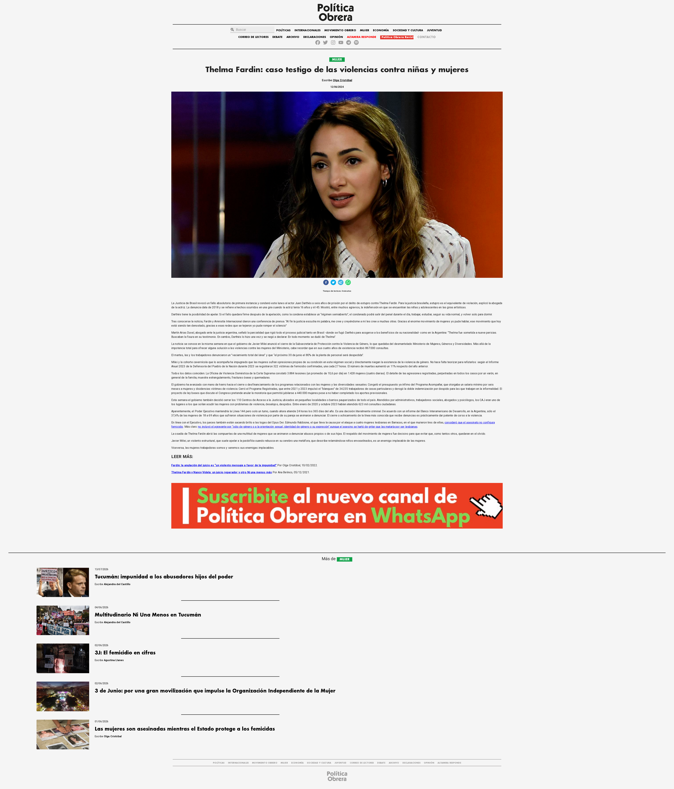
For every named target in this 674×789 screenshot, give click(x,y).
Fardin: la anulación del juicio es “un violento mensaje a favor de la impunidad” (224, 465)
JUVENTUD (434, 30)
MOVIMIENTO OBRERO (340, 30)
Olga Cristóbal (342, 80)
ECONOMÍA (381, 30)
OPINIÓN (336, 37)
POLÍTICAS (283, 30)
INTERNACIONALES (308, 30)
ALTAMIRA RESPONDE (361, 37)
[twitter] (333, 283)
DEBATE (277, 37)
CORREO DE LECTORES (253, 37)
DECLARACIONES (314, 37)
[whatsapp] (348, 283)
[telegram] (340, 283)
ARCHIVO (292, 37)
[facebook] (326, 283)
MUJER (364, 30)
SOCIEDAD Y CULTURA (408, 30)
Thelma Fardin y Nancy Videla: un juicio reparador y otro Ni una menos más (221, 472)
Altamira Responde (449, 763)
